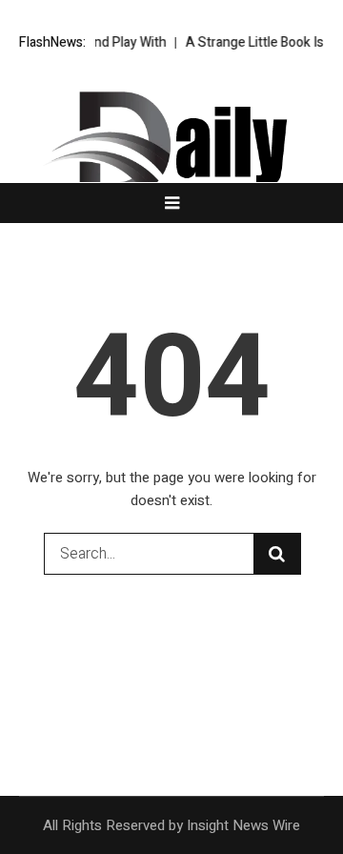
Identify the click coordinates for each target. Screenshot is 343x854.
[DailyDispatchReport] (171, 151)
